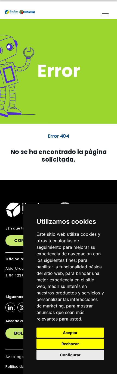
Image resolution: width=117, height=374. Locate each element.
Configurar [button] (70, 355)
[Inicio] (19, 12)
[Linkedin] (10, 307)
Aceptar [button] (70, 332)
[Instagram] (22, 307)
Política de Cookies (22, 366)
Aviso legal (15, 356)
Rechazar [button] (70, 343)
